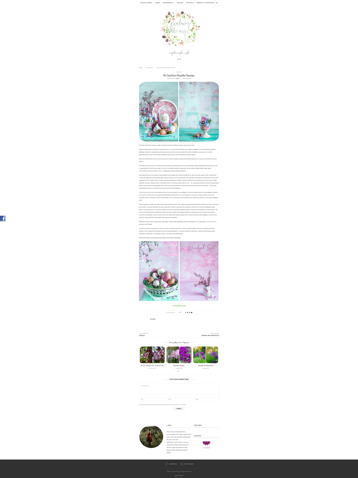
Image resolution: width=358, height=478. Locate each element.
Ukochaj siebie (179, 366)
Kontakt (180, 2)
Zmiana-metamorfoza (205, 366)
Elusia (178, 78)
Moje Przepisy (168, 2)
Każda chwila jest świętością (152, 366)
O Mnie (157, 2)
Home (141, 67)
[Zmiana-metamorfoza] (205, 355)
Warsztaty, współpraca (205, 2)
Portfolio (190, 2)
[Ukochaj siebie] (179, 355)
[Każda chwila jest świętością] (152, 355)
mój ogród (149, 67)
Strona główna (146, 2)
